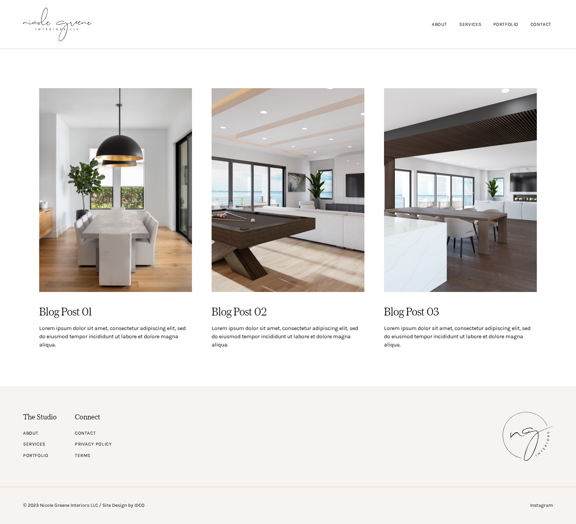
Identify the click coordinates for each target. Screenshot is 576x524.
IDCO (139, 505)
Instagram (541, 505)
